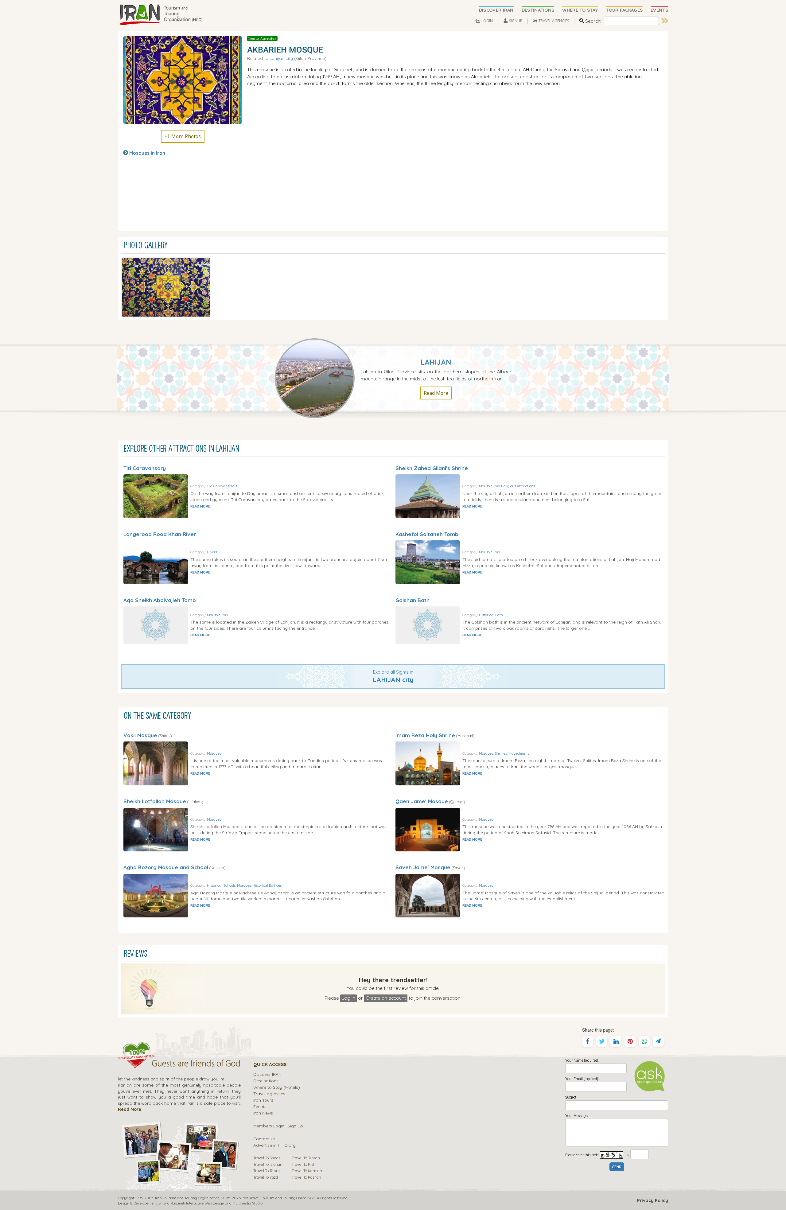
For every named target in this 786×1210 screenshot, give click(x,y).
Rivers (212, 552)
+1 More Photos (183, 136)
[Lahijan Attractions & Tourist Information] (318, 378)
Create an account (386, 998)
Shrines (501, 753)
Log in (348, 998)
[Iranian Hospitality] (179, 1064)
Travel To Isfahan (267, 1164)
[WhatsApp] (644, 1041)
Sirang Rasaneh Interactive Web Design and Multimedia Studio (210, 1203)
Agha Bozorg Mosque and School (165, 867)
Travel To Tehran (306, 1157)
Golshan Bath (412, 600)
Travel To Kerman (307, 1170)
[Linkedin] (615, 1041)
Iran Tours (263, 1100)
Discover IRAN (267, 1074)
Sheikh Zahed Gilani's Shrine (431, 468)
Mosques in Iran (147, 153)
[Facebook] (587, 1041)
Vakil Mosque (140, 735)
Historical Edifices (267, 885)
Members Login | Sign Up (278, 1125)
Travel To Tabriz (266, 1170)
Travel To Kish (303, 1164)
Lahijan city (281, 58)
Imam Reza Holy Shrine (425, 735)
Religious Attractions (518, 486)
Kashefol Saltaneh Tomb (426, 534)
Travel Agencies (269, 1093)
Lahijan (436, 362)
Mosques (214, 753)
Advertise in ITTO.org (274, 1145)
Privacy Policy (652, 1200)
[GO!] (664, 21)
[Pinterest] (630, 1041)
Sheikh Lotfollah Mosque (154, 801)
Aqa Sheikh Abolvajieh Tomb (159, 600)
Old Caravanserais (222, 486)
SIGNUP (515, 20)
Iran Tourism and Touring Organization (187, 1198)
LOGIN (487, 20)
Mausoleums (489, 486)
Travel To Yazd (265, 1177)
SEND (616, 1167)
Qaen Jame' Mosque (421, 801)
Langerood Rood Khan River (159, 534)
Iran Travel (250, 1198)
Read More (436, 393)
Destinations (265, 1080)
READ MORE (200, 506)
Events (260, 1106)
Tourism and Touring (278, 1198)
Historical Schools (221, 885)
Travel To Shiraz (266, 1157)
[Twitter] (601, 1041)
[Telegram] (658, 1041)
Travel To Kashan (306, 1177)
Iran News (263, 1112)
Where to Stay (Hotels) (276, 1087)
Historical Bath (491, 615)
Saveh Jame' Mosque (422, 867)
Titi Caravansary (144, 468)
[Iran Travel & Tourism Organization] (161, 15)
